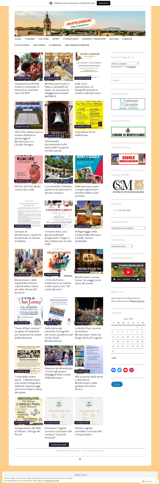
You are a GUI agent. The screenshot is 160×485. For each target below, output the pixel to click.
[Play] (114, 279)
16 (142, 337)
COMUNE (127, 38)
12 (123, 337)
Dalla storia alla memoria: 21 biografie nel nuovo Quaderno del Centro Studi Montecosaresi (59, 334)
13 (128, 337)
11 (118, 337)
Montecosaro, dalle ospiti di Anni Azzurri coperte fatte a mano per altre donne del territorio (26, 286)
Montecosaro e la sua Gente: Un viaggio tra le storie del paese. (88, 280)
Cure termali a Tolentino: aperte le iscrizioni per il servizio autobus (58, 189)
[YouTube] (125, 370)
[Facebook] (113, 370)
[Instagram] (131, 370)
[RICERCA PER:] (128, 80)
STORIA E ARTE (70, 38)
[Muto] (138, 279)
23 (142, 342)
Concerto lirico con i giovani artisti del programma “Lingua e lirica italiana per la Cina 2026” (58, 238)
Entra (117, 384)
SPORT (55, 38)
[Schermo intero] (142, 279)
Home (18, 38)
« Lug (113, 357)
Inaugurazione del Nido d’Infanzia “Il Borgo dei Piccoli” (28, 431)
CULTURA (44, 38)
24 (113, 346)
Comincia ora (103, 3)
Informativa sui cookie (51, 480)
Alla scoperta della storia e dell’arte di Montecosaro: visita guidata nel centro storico (89, 383)
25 (118, 346)
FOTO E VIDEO (22, 45)
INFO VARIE (39, 45)
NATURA (114, 38)
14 (133, 337)
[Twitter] (119, 370)
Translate (131, 66)
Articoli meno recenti (58, 445)
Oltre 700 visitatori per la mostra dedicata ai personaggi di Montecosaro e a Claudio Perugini (29, 138)
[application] (128, 272)
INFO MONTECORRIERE (77, 45)
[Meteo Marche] (137, 301)
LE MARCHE (55, 45)
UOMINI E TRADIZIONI (94, 38)
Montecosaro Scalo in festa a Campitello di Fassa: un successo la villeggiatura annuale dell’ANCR (57, 90)
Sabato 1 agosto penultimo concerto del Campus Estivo (88, 431)
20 (128, 342)
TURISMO (30, 38)
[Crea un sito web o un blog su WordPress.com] (80, 459)
